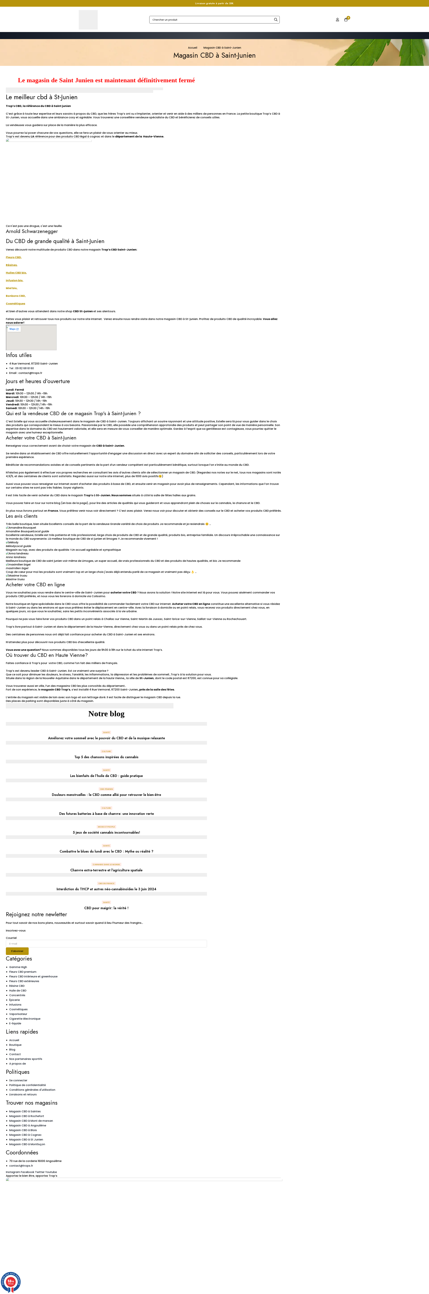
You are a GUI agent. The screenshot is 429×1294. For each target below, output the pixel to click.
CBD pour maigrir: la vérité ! (106, 908)
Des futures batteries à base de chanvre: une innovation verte (106, 813)
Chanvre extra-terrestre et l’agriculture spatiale (106, 870)
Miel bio (11, 288)
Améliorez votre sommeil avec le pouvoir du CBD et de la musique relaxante (106, 738)
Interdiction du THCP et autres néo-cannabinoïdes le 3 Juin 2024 (106, 889)
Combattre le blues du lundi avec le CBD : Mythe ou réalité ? (106, 851)
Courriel (11, 938)
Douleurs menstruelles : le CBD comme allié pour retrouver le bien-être (106, 794)
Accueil (192, 47)
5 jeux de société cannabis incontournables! (106, 832)
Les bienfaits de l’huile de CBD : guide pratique (106, 775)
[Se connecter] (337, 19)
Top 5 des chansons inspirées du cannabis (106, 757)
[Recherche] (276, 19)
